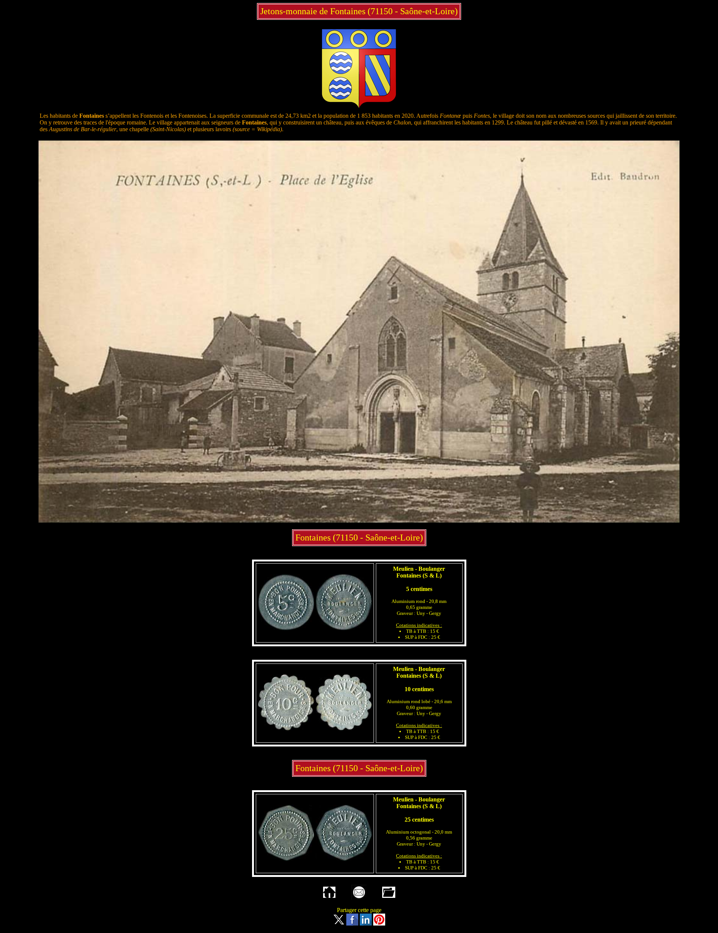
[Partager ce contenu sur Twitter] (339, 923)
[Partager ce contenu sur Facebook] (352, 923)
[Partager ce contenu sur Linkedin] (366, 923)
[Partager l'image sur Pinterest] (379, 923)
